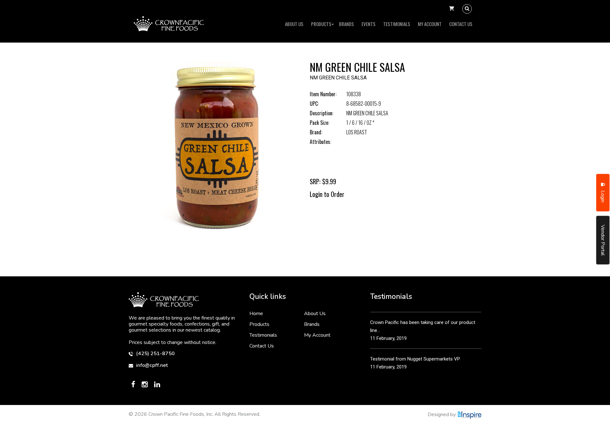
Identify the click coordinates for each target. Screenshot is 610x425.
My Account (430, 23)
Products (321, 23)
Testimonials (396, 23)
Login (603, 196)
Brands (346, 23)
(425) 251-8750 (155, 354)
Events (369, 23)
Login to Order (327, 194)
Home (256, 313)
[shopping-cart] (452, 9)
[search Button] (467, 9)
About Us (294, 23)
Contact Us (460, 23)
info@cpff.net (151, 365)
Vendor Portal (603, 240)
